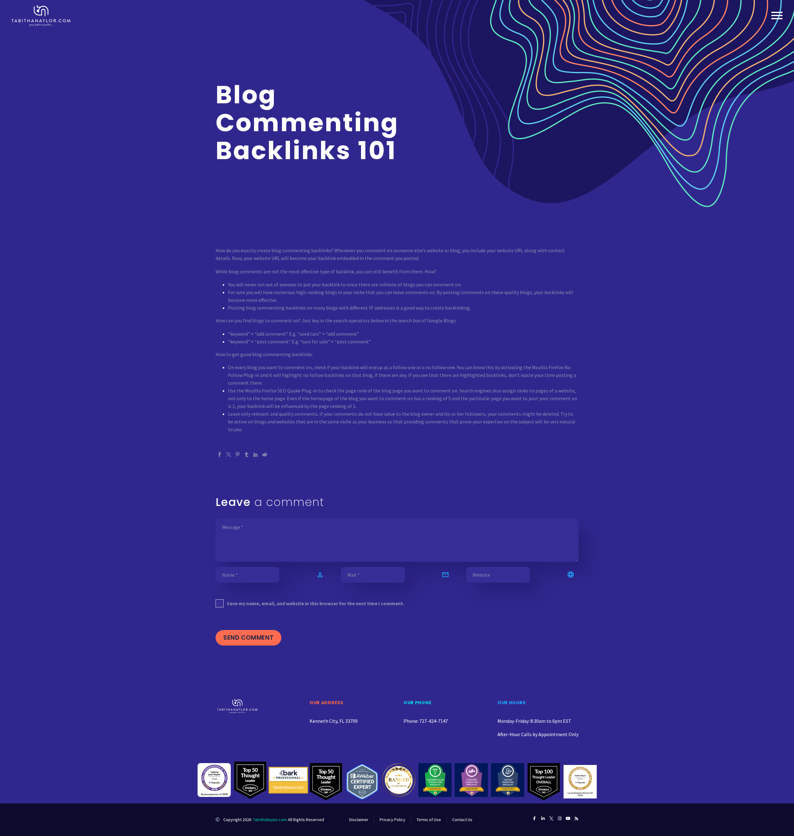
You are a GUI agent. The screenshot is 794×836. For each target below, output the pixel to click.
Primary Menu (777, 15)
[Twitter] (228, 454)
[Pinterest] (237, 454)
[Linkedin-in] (543, 818)
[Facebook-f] (535, 818)
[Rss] (576, 818)
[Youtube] (568, 818)
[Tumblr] (246, 454)
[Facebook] (219, 454)
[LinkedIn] (255, 454)
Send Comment (248, 637)
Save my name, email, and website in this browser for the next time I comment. (315, 603)
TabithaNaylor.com (270, 819)
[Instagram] (560, 818)
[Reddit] (264, 454)
